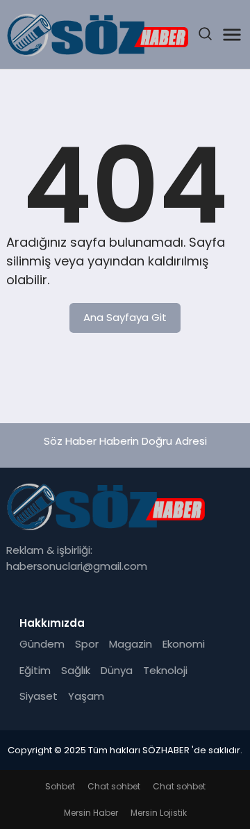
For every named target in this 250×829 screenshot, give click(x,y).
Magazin (130, 644)
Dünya (117, 670)
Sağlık (75, 670)
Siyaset (38, 696)
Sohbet (60, 786)
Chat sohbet (114, 786)
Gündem (42, 644)
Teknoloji (165, 670)
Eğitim (35, 670)
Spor (87, 644)
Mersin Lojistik (159, 813)
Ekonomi (183, 644)
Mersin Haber (91, 813)
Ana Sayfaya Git (125, 317)
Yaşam (86, 696)
